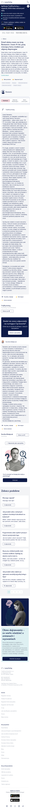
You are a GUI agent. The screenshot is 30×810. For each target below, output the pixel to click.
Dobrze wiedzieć (8, 300)
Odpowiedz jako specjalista (15, 443)
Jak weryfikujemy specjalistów (9, 711)
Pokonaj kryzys (5, 758)
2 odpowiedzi (7, 505)
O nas (2, 708)
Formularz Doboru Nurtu (7, 743)
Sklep (2, 755)
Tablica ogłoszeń (5, 784)
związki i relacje (10, 32)
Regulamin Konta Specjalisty (8, 701)
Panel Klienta (4, 727)
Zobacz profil (6, 311)
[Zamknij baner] (28, 6)
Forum (2, 752)
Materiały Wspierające (15, 100)
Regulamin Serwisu (6, 695)
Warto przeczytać (24, 100)
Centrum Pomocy (5, 737)
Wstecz (4, 38)
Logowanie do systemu (7, 775)
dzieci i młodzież (6, 82)
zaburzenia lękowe (22, 82)
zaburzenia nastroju (6, 85)
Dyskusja (5, 100)
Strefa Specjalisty (5, 769)
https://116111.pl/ (11, 144)
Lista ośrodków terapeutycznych (9, 733)
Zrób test (15, 480)
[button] (21, 591)
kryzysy (14, 82)
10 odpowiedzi (8, 585)
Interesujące (21, 296)
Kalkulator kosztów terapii (7, 746)
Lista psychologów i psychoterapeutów (11, 730)
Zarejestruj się (4, 781)
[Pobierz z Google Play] (8, 28)
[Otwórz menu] (28, 2)
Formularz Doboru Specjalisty (8, 740)
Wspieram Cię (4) (19, 79)
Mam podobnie (7, 79)
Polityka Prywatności (6, 698)
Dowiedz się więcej (15, 658)
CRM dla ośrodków (6, 772)
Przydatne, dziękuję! (8, 296)
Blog (2, 749)
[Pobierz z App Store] (19, 28)
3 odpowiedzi (7, 525)
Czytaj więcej (5, 75)
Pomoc (3, 714)
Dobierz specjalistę (15, 332)
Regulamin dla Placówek (7, 704)
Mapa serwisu (4, 717)
